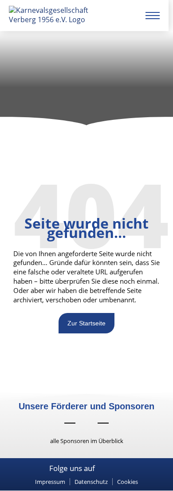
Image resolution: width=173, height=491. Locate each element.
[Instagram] (116, 469)
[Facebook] (103, 469)
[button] (127, 482)
